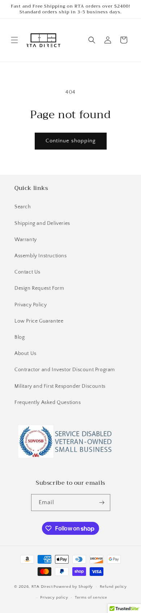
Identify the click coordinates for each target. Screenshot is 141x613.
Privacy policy (54, 597)
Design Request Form (39, 288)
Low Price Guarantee (38, 321)
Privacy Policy (30, 305)
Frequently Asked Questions (47, 402)
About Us (25, 353)
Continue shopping (71, 141)
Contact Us (27, 272)
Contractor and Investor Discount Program (64, 370)
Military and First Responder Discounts (60, 386)
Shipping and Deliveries (42, 223)
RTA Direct (42, 587)
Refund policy (113, 587)
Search (22, 207)
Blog (19, 337)
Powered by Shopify (73, 587)
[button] (14, 40)
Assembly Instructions (40, 256)
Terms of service (91, 597)
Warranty (25, 240)
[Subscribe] (102, 502)
